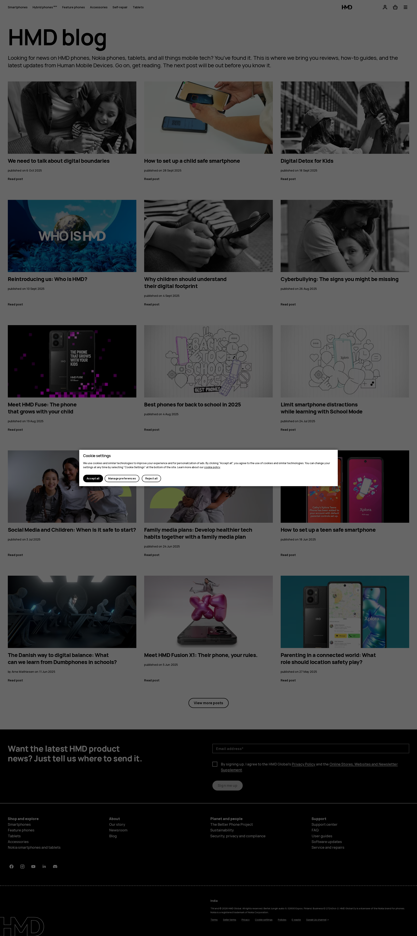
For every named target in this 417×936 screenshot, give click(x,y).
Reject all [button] (151, 478)
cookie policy (212, 467)
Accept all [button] (93, 478)
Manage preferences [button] (122, 478)
